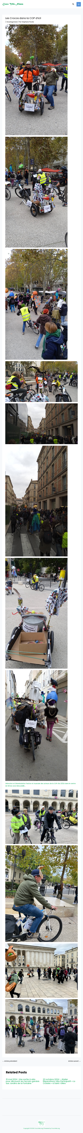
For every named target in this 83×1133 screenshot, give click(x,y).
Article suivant (74, 1061)
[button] (73, 4)
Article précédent (9, 1061)
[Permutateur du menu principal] (79, 4)
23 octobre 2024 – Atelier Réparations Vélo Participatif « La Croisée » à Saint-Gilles (59, 1081)
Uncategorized (11, 22)
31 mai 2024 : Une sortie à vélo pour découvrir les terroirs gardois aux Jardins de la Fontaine (22, 1081)
